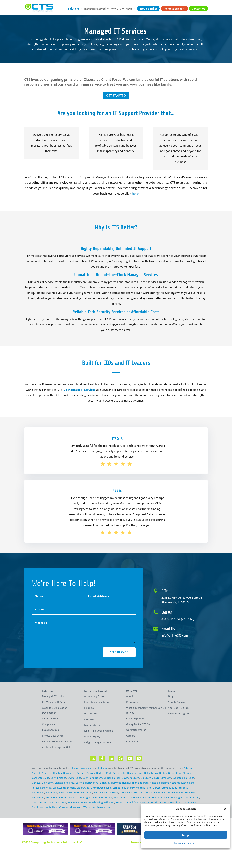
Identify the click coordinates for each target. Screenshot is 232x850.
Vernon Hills (150, 797)
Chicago (61, 778)
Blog (170, 696)
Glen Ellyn (47, 782)
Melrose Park (143, 787)
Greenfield (174, 802)
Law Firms (90, 719)
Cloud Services (50, 730)
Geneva (36, 782)
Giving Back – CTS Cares (139, 724)
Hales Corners (60, 807)
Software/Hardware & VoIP (57, 741)
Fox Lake (189, 778)
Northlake (99, 792)
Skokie (108, 797)
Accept (186, 835)
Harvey (106, 782)
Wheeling (97, 802)
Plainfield (169, 792)
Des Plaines (113, 778)
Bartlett (81, 773)
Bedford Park (103, 773)
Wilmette (109, 802)
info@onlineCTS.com (174, 635)
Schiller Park (96, 797)
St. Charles (120, 797)
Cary (53, 778)
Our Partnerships (136, 730)
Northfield (86, 792)
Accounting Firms (94, 696)
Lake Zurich (59, 787)
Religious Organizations (97, 742)
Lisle (108, 787)
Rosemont (51, 797)
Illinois (75, 768)
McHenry (129, 787)
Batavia (91, 773)
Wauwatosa (103, 807)
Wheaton (86, 802)
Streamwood (134, 797)
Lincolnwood (98, 787)
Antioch (36, 773)
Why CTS (115, 8)
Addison (188, 768)
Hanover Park (93, 782)
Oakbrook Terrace (141, 792)
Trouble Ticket (148, 8)
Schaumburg (80, 797)
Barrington (69, 773)
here (135, 193)
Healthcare (90, 713)
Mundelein (38, 792)
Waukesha (89, 807)
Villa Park (163, 797)
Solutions (73, 8)
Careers (130, 735)
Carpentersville (40, 778)
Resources (132, 702)
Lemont (71, 787)
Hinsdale (155, 782)
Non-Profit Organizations (98, 730)
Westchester (39, 802)
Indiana (102, 768)
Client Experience (136, 718)
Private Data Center (53, 735)
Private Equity (92, 736)
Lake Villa (45, 787)
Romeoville (38, 797)
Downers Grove (130, 778)
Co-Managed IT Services (79, 390)
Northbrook (72, 792)
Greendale (188, 802)
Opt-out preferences (184, 843)
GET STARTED (116, 95)
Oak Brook (112, 792)
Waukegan (177, 797)
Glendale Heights (64, 782)
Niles (62, 792)
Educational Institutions (97, 702)
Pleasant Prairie (149, 802)
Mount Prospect (178, 787)
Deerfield (100, 778)
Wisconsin (86, 768)
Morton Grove (160, 787)
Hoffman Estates (170, 782)
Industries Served (95, 8)
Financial (89, 707)
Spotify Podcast (177, 702)
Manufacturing (92, 725)
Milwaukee (76, 807)
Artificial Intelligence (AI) (56, 747)
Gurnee (79, 782)
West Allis (45, 807)
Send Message (119, 652)
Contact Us (198, 8)
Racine (163, 802)
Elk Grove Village (149, 778)
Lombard (118, 787)
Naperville (51, 792)
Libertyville (83, 787)
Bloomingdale (135, 773)
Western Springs (56, 802)
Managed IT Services (54, 696)
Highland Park (140, 782)
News (129, 8)
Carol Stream (183, 773)
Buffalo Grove (167, 773)
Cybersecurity (50, 718)
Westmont (73, 802)
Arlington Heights (52, 773)
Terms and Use (141, 842)
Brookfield (133, 802)
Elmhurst (166, 778)
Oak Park (125, 792)
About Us (131, 696)
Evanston (178, 778)
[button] (225, 809)
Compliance (49, 724)
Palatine (158, 792)
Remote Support (174, 8)
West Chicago (191, 797)
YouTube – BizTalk (178, 707)
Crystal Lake (74, 778)
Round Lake (65, 797)
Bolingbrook (151, 773)
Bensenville (119, 773)
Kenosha (121, 802)
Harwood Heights (121, 782)
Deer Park (88, 778)
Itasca (184, 782)
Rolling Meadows (186, 792)
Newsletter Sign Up (179, 713)
